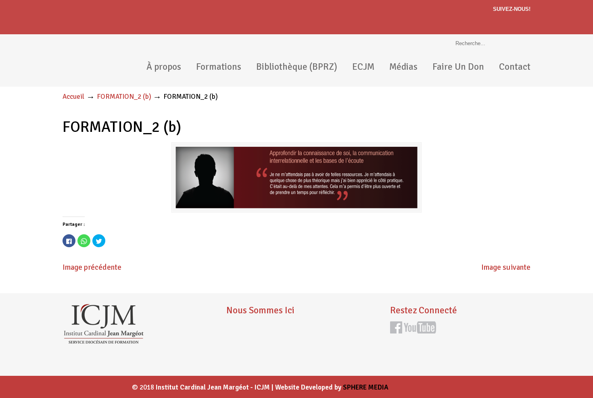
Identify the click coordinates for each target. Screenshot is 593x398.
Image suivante (505, 267)
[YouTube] (420, 331)
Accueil (73, 96)
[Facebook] (527, 22)
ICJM (94, 60)
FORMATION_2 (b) (124, 96)
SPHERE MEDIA (365, 387)
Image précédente (92, 267)
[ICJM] (103, 341)
